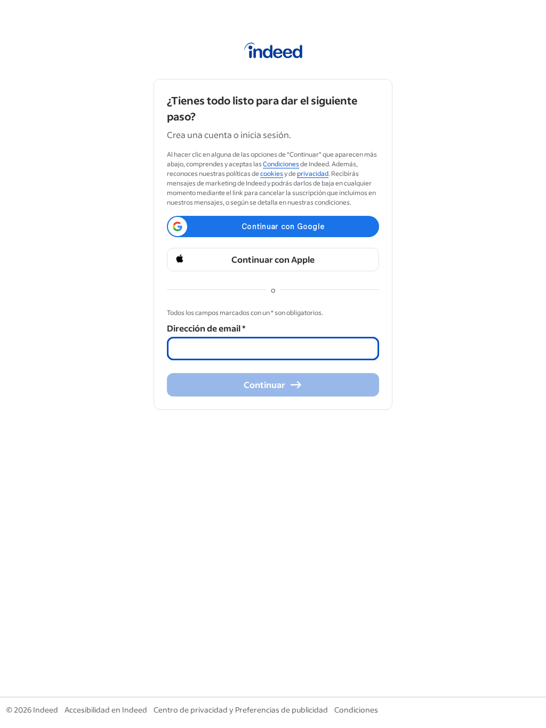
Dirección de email (206, 328)
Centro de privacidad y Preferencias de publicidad (241, 710)
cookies (271, 173)
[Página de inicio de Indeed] (273, 52)
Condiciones (281, 164)
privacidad (312, 173)
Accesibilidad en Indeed (106, 710)
